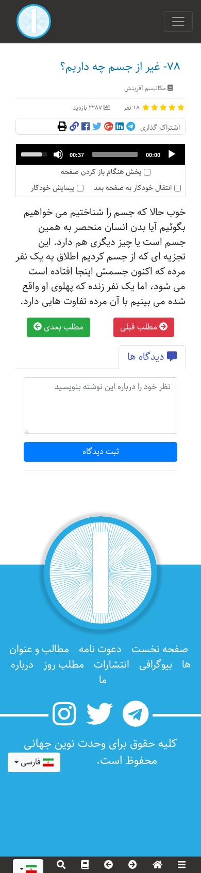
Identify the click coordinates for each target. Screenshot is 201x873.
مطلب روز (63, 665)
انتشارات (111, 665)
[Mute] (58, 154)
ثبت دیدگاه (100, 452)
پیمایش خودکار (52, 188)
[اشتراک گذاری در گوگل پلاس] (108, 127)
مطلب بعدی (62, 327)
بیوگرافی (155, 665)
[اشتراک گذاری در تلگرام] (130, 127)
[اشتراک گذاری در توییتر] (97, 127)
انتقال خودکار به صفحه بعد (133, 188)
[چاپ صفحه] (62, 127)
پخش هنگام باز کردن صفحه (101, 172)
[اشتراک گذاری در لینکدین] (119, 127)
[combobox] (34, 762)
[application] (100, 154)
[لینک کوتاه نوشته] (74, 127)
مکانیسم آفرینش (145, 88)
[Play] (171, 154)
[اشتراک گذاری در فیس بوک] (85, 127)
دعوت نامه (100, 649)
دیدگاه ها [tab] (147, 356)
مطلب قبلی (139, 327)
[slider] (115, 154)
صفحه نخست (159, 649)
